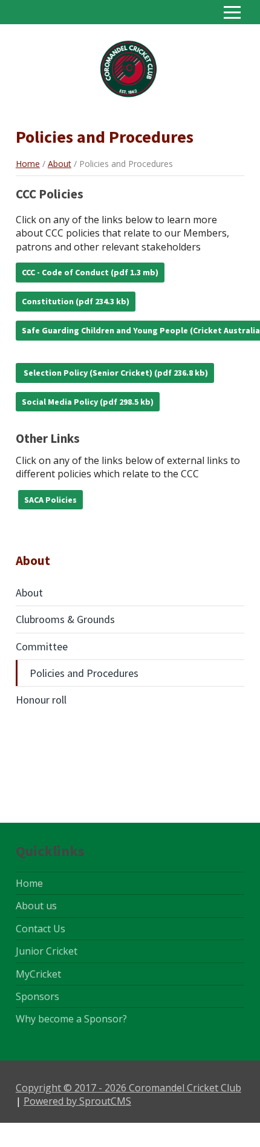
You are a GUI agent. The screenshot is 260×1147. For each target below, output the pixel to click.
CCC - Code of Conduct (65, 272)
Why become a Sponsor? (71, 1018)
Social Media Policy (60, 401)
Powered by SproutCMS (77, 1101)
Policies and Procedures (84, 673)
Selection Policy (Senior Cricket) (87, 372)
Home (28, 163)
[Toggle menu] (232, 12)
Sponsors (37, 996)
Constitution (48, 301)
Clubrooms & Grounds (65, 619)
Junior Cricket (46, 951)
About (59, 163)
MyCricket (38, 974)
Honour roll (41, 700)
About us (36, 905)
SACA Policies (50, 499)
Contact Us (40, 928)
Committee (42, 646)
